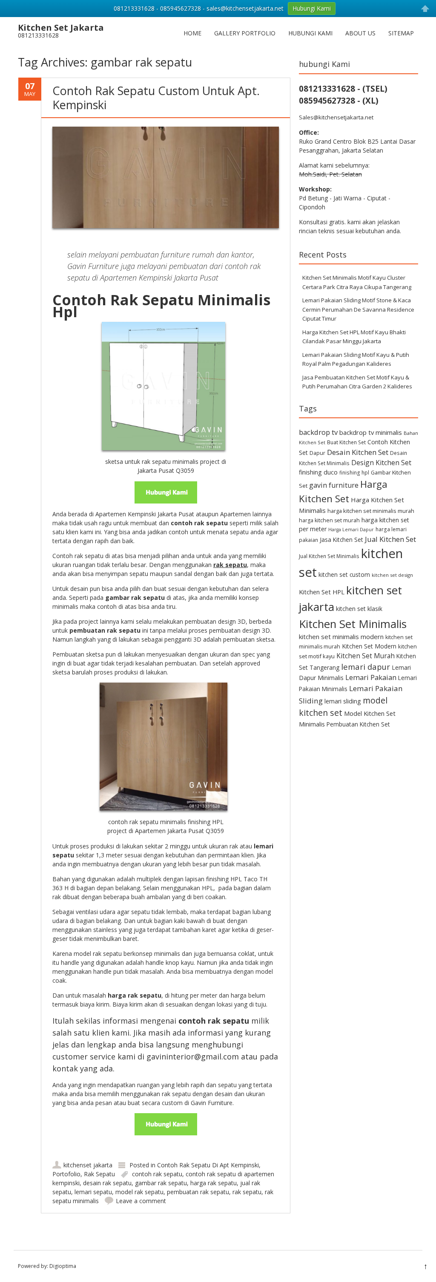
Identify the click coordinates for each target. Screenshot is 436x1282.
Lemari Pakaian (370, 677)
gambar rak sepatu (161, 1183)
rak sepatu (246, 1192)
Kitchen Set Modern (369, 646)
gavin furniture (334, 485)
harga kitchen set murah (329, 520)
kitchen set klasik (359, 609)
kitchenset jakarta (87, 1165)
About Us (360, 33)
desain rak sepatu (107, 1183)
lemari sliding (342, 701)
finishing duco (318, 472)
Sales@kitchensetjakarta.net (336, 117)
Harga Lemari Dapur (351, 529)
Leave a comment (141, 1201)
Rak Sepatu (99, 1174)
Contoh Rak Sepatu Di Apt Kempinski (208, 1165)
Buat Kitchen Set (346, 442)
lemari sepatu (93, 1192)
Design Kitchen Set (381, 462)
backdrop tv (318, 432)
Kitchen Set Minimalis (353, 623)
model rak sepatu (139, 1192)
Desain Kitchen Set (357, 452)
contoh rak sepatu (157, 1174)
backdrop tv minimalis (370, 432)
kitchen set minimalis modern (341, 636)
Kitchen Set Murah (365, 655)
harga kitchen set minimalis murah (370, 511)
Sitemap (401, 33)
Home (192, 33)
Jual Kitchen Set (390, 539)
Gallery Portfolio (244, 33)
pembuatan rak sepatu (198, 1192)
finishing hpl (354, 472)
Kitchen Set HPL (321, 591)
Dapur (317, 453)
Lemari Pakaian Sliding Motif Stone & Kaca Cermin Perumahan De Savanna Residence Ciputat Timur (358, 309)
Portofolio (66, 1174)
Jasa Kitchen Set (341, 539)
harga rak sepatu (213, 1183)
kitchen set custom (344, 574)
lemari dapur (365, 666)
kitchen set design (392, 575)
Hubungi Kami (310, 33)
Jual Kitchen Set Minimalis (329, 556)
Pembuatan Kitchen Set (358, 724)
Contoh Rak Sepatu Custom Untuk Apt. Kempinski (156, 97)
